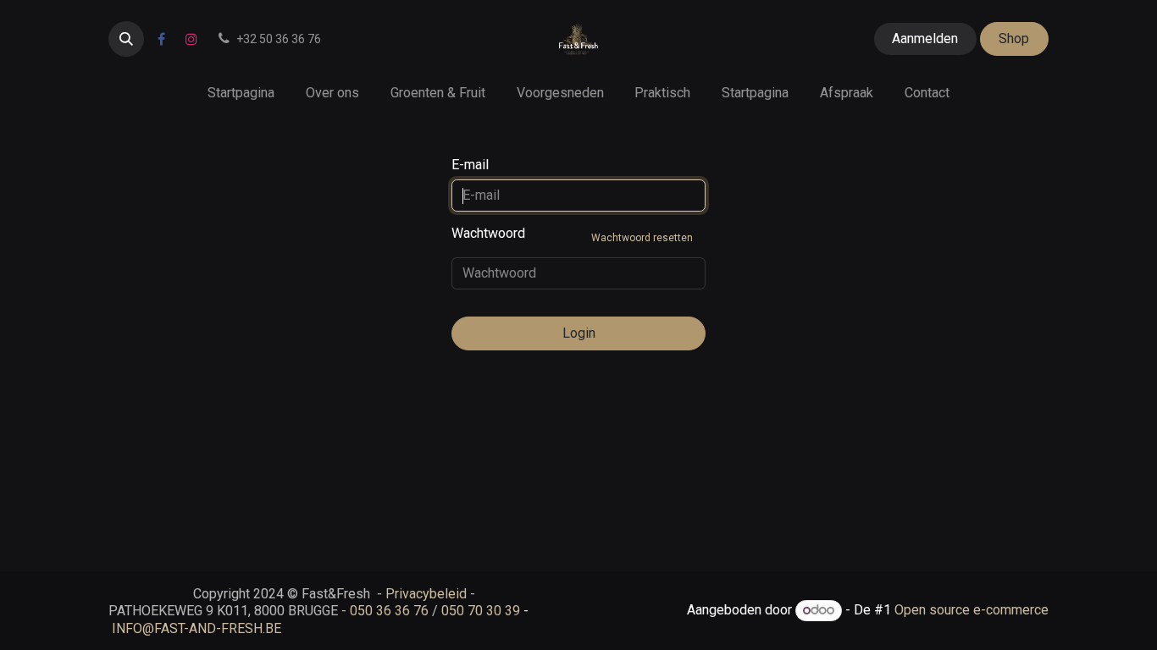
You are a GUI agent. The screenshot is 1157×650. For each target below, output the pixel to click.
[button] (126, 39)
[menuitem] (241, 92)
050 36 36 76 (389, 611)
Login (578, 333)
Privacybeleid (426, 594)
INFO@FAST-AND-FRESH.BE (196, 628)
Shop (1014, 38)
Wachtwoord (572, 234)
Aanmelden (925, 38)
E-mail (470, 165)
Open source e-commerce (971, 610)
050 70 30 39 (480, 611)
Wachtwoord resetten (642, 238)
